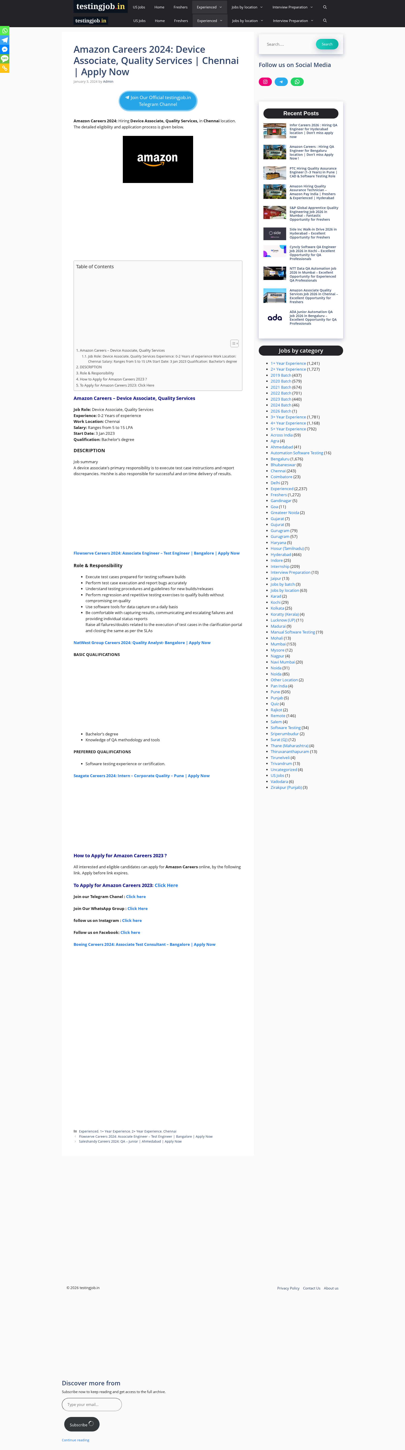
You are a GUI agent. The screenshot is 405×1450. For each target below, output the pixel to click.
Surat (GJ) (279, 739)
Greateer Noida (285, 512)
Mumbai (278, 644)
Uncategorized (284, 769)
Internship (280, 566)
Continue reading (75, 1440)
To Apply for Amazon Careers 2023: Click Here (117, 385)
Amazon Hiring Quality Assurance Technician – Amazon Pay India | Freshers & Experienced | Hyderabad (313, 192)
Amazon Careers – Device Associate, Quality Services (122, 350)
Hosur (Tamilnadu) (287, 548)
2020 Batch (281, 381)
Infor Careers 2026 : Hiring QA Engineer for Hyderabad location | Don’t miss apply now (313, 131)
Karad (276, 596)
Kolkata (277, 608)
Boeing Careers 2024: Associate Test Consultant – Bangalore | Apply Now (145, 944)
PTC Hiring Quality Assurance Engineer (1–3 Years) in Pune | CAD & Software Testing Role (314, 172)
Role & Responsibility (97, 373)
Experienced (207, 7)
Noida (276, 668)
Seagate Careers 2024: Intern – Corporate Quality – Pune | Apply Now (142, 775)
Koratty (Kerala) (285, 614)
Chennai (169, 1131)
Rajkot (276, 709)
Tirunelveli (280, 757)
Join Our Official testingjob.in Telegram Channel (160, 100)
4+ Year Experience (288, 423)
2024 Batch (281, 405)
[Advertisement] (158, 222)
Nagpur (277, 656)
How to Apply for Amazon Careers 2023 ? (114, 379)
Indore (277, 560)
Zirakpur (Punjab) (286, 787)
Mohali (277, 638)
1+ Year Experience (115, 1131)
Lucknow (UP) (283, 620)
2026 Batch (281, 411)
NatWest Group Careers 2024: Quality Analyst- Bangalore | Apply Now (142, 642)
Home (159, 7)
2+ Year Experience (147, 1131)
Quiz (275, 703)
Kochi (276, 602)
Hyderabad (281, 554)
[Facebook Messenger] (4, 49)
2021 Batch (281, 387)
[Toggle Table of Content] (232, 343)
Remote (278, 715)
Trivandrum (281, 763)
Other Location (284, 679)
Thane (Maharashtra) (289, 745)
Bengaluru (280, 459)
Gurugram (280, 530)
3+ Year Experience (288, 417)
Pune (275, 691)
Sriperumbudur (285, 733)
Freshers (181, 7)
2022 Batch (281, 393)
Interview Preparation (290, 7)
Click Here (166, 885)
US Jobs (139, 7)
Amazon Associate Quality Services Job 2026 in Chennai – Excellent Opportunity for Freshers (314, 296)
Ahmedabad (282, 447)
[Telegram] (4, 40)
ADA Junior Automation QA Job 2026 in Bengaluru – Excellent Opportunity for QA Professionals (313, 317)
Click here (130, 932)
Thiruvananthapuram (290, 751)
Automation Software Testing (297, 452)
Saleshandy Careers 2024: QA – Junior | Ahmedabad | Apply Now (130, 1141)
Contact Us (311, 1288)
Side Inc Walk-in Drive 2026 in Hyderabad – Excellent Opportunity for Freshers (313, 233)
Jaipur (276, 578)
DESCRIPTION (91, 367)
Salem (276, 721)
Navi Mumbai (283, 662)
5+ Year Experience (288, 429)
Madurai (278, 626)
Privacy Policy (288, 1288)
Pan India (279, 686)
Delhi (275, 482)
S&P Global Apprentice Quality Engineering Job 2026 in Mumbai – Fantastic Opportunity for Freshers (314, 213)
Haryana (278, 542)
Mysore (278, 650)
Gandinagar (281, 500)
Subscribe (79, 1425)
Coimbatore (281, 476)
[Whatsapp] (4, 30)
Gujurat (277, 524)
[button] (325, 7)
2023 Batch (281, 399)
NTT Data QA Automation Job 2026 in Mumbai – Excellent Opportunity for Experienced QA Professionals (313, 274)
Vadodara (279, 781)
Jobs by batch (283, 584)
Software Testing (286, 727)
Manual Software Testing (293, 632)
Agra (275, 441)
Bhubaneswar (283, 464)
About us (331, 1288)
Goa (274, 506)
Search (327, 44)
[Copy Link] (4, 68)
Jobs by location (244, 7)
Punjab (277, 698)
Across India (282, 435)
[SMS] (4, 58)
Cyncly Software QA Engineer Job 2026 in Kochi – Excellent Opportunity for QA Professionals (313, 253)
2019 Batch (281, 375)
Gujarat (277, 518)
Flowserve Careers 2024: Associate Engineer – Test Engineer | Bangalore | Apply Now (157, 553)
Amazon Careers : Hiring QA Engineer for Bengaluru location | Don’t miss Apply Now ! (312, 152)
